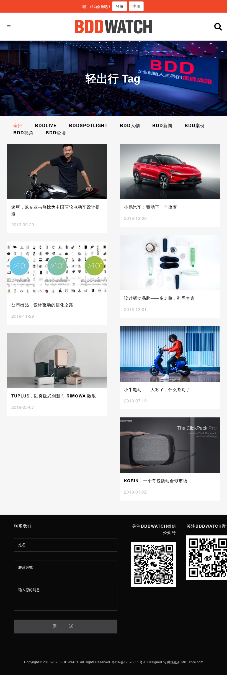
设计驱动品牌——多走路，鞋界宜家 (159, 298)
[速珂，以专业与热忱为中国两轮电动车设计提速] (57, 171)
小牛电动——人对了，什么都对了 (157, 389)
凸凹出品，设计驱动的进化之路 (42, 305)
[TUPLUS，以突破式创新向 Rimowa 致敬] (57, 360)
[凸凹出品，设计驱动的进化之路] (57, 269)
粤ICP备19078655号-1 (129, 662)
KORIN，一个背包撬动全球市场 (155, 481)
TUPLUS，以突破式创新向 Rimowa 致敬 (53, 396)
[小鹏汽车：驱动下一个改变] (170, 171)
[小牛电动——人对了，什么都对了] (170, 354)
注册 (136, 6)
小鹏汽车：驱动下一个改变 (150, 207)
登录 (119, 6)
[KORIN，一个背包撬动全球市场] (170, 445)
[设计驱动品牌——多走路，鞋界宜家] (170, 262)
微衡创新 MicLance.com (185, 662)
